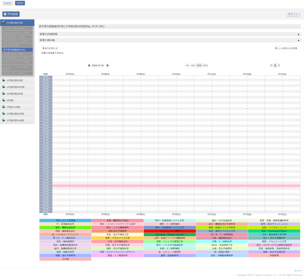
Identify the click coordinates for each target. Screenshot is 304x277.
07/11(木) (212, 74)
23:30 (46, 211)
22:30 (46, 205)
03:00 (46, 94)
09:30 (46, 131)
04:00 (46, 100)
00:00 (46, 77)
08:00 (46, 123)
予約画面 (12, 14)
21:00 (46, 197)
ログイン (293, 14)
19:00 (46, 185)
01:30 (46, 85)
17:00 (46, 174)
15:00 (46, 163)
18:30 (46, 183)
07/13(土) (282, 74)
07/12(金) (247, 74)
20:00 (46, 191)
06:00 (46, 111)
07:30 (46, 120)
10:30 (46, 137)
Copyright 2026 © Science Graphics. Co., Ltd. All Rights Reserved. (270, 275)
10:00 (46, 134)
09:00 (46, 128)
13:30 (46, 154)
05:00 (46, 105)
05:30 (46, 108)
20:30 (46, 194)
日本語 (20, 3)
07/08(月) (105, 74)
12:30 (46, 148)
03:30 (46, 97)
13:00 (46, 151)
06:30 (46, 114)
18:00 (46, 180)
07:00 (46, 117)
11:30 (46, 143)
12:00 (46, 145)
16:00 (46, 168)
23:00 (46, 208)
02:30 (46, 91)
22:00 (46, 203)
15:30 (46, 165)
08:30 (46, 125)
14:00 (46, 157)
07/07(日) (70, 74)
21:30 (46, 200)
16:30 (46, 171)
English (7, 3)
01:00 (46, 82)
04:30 (46, 102)
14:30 (46, 160)
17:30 (46, 177)
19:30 (46, 188)
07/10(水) (176, 74)
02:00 (46, 88)
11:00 (46, 140)
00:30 (46, 80)
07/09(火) (141, 74)
